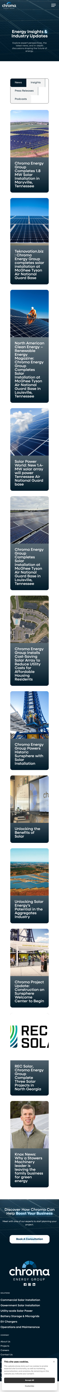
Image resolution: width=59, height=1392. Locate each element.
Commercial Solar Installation (20, 1300)
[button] (53, 5)
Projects (5, 1346)
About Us (5, 1342)
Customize (29, 1386)
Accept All (29, 1380)
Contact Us (6, 1355)
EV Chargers (9, 1321)
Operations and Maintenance (20, 1327)
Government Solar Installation (20, 1305)
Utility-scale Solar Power (17, 1311)
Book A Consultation (29, 1239)
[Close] (54, 1362)
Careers (5, 1350)
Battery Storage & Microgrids (20, 1316)
